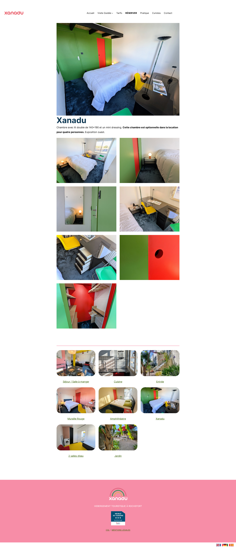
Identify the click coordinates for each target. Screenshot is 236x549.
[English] (218, 544)
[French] (221, 544)
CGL (108, 530)
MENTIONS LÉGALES (121, 530)
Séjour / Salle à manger (76, 381)
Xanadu (160, 418)
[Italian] (228, 544)
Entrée (160, 381)
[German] (225, 544)
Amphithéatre (118, 418)
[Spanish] (232, 544)
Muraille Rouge (75, 418)
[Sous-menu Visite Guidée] (112, 13)
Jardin (118, 455)
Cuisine (118, 381)
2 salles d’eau (75, 455)
